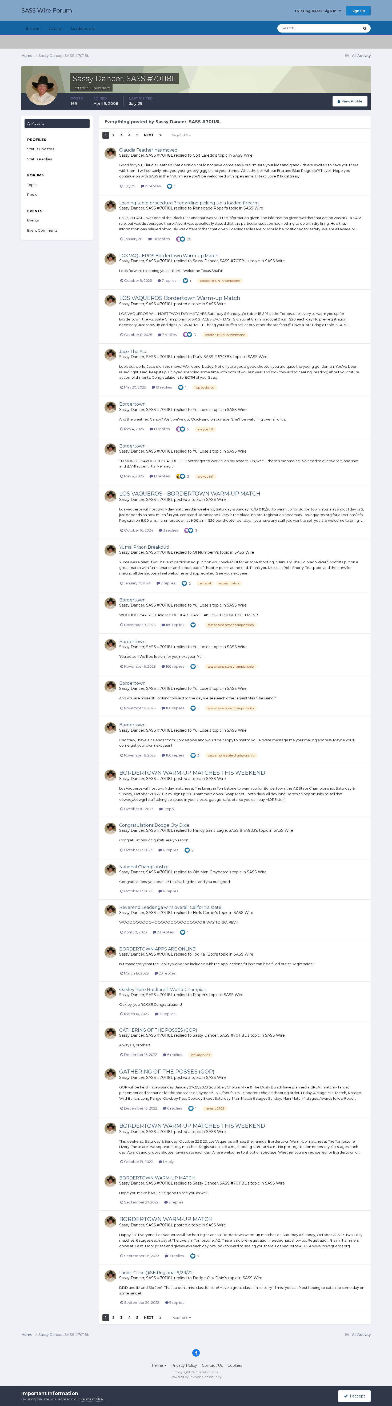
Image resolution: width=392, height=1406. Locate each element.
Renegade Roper (209, 208)
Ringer (199, 994)
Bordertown (132, 404)
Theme (157, 1365)
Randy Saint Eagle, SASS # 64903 (224, 830)
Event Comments (42, 230)
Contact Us (212, 1365)
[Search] (365, 28)
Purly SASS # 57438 (211, 356)
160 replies (174, 625)
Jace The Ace (133, 351)
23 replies (165, 932)
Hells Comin (204, 912)
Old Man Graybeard (211, 872)
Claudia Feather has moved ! (149, 150)
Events (33, 220)
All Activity (36, 123)
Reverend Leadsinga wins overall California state (170, 907)
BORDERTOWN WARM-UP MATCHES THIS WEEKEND (192, 773)
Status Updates (340, 28)
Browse (32, 28)
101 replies (161, 239)
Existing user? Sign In (317, 11)
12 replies (170, 891)
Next (149, 135)
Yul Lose (201, 409)
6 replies (174, 1054)
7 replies (168, 280)
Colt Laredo (203, 155)
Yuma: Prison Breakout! (144, 547)
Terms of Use (92, 1399)
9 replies (176, 1302)
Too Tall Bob (204, 954)
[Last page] (160, 135)
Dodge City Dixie (208, 1278)
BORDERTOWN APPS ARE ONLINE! (157, 949)
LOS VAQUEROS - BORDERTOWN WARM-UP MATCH (189, 493)
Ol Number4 (204, 552)
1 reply (168, 809)
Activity (55, 28)
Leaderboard (82, 28)
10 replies (166, 1014)
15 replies (152, 186)
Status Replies (39, 159)
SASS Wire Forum (46, 10)
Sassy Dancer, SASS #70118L (146, 155)
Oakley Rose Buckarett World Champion (162, 989)
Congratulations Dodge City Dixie (154, 825)
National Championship (144, 866)
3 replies (170, 530)
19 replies (163, 387)
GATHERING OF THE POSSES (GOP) (158, 1030)
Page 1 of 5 (180, 135)
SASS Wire (243, 155)
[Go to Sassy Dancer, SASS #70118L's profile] (110, 153)
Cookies (234, 1365)
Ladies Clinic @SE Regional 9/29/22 (156, 1272)
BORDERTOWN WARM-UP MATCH (157, 1178)
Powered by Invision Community (196, 1377)
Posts (32, 194)
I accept (356, 1396)
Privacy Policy (184, 1365)
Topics (32, 185)
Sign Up (358, 11)
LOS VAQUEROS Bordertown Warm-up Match (168, 255)
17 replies (170, 850)
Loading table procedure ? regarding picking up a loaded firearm (189, 202)
